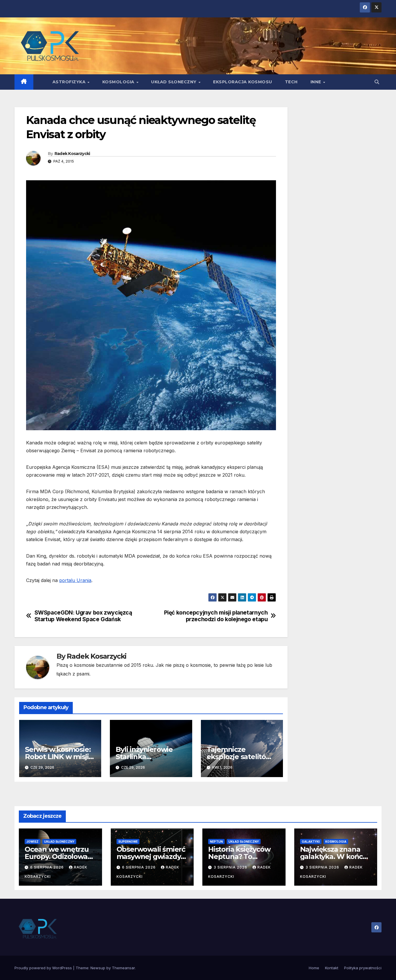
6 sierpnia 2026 (47, 867)
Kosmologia (119, 81)
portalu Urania (75, 580)
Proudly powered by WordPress (43, 967)
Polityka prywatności (363, 967)
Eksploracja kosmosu (242, 81)
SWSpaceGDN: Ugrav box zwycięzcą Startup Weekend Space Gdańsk (83, 616)
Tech (291, 81)
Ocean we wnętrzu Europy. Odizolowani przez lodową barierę (60, 856)
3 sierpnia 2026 (231, 867)
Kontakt (331, 967)
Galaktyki (311, 841)
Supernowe (128, 841)
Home (314, 967)
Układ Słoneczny (174, 81)
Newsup (97, 967)
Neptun (216, 841)
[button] (377, 82)
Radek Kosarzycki (72, 153)
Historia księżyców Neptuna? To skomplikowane (239, 856)
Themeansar (123, 967)
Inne (316, 81)
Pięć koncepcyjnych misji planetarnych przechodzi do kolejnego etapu (216, 616)
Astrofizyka (69, 81)
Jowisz (32, 841)
